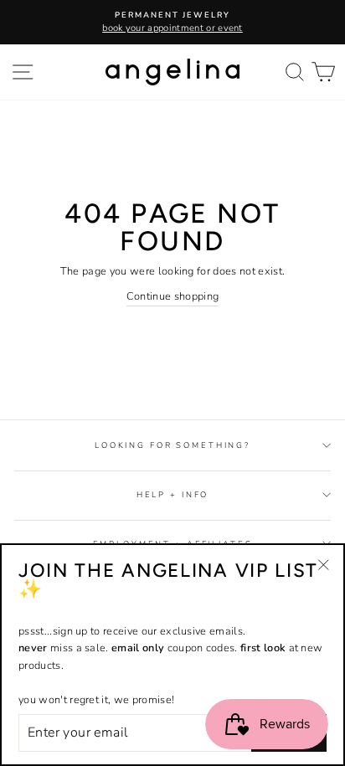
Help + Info (172, 494)
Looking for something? (172, 445)
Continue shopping (172, 296)
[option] (172, 22)
